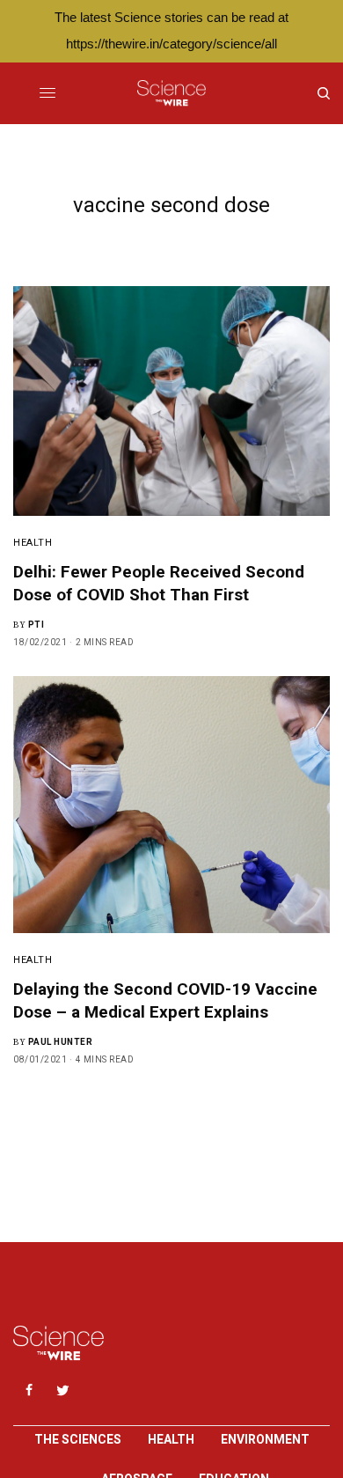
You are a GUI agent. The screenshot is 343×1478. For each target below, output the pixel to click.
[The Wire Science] (171, 93)
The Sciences (77, 1439)
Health (32, 542)
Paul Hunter (60, 1042)
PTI (36, 624)
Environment (265, 1439)
